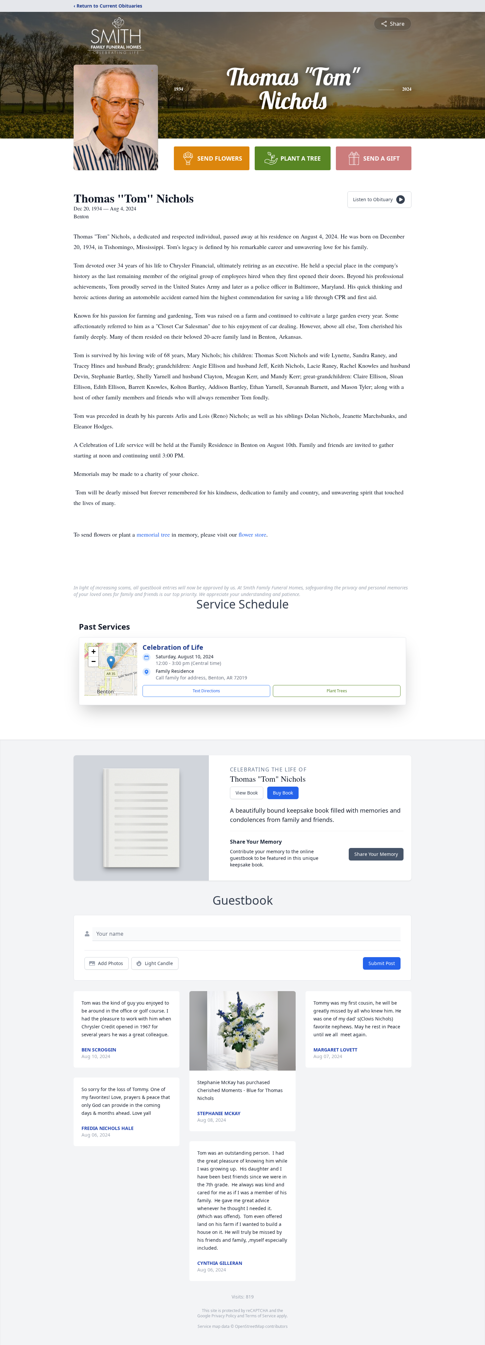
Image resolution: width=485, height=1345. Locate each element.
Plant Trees (337, 691)
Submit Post (382, 963)
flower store (252, 534)
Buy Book (283, 793)
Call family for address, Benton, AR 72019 (201, 677)
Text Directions (206, 691)
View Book (247, 793)
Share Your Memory (376, 854)
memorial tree (153, 534)
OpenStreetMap (249, 1326)
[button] (111, 662)
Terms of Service (260, 1316)
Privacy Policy (223, 1316)
